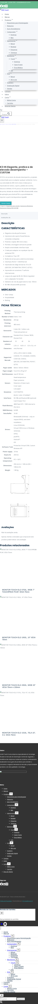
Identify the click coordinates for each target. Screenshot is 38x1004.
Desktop (13, 35)
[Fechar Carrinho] (2, 913)
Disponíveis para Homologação (17, 23)
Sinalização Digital (13, 86)
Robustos (10, 26)
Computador (11, 805)
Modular (13, 47)
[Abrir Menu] (2, 121)
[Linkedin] (4, 7)
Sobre (7, 94)
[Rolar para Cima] (1, 924)
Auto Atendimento (13, 29)
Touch (12, 830)
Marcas (7, 17)
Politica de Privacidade (6, 901)
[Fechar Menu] (0, 928)
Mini (12, 38)
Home (7, 14)
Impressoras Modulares (26, 206)
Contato (8, 92)
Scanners (10, 83)
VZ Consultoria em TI (27, 901)
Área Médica (18, 68)
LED (12, 71)
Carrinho (10, 103)
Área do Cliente (10, 106)
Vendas (9, 89)
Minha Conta (11, 100)
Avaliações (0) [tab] (5, 217)
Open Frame (18, 65)
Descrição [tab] (4, 214)
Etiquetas (14, 50)
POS (8, 843)
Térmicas (14, 53)
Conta (5, 864)
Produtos (6, 794)
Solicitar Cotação (5, 203)
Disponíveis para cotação (13, 206)
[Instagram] (6, 7)
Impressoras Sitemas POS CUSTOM (9, 208)
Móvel (13, 44)
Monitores (10, 827)
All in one (14, 80)
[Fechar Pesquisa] (2, 995)
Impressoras (11, 813)
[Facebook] (1, 7)
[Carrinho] (1, 110)
